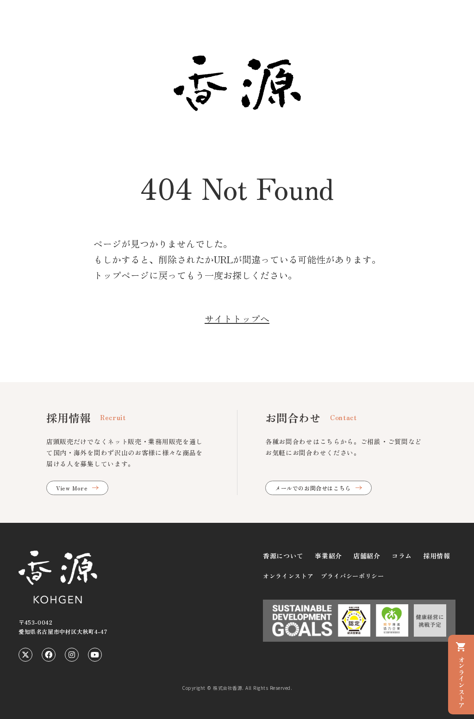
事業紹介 (328, 555)
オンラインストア (288, 575)
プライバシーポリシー (352, 575)
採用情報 (436, 555)
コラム (402, 555)
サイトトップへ (237, 318)
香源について (283, 555)
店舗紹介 (366, 555)
